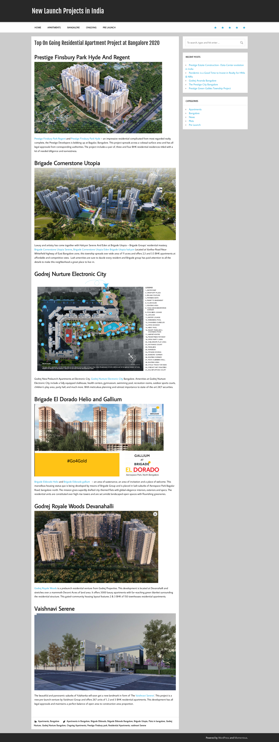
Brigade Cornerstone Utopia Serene (53, 249)
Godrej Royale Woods (45, 588)
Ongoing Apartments (76, 725)
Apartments (54, 27)
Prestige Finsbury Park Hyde (85, 138)
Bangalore (73, 27)
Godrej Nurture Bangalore (54, 725)
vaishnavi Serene (138, 725)
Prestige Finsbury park (97, 725)
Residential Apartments (119, 725)
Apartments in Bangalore (78, 721)
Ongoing (91, 27)
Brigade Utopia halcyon (122, 249)
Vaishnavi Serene (145, 695)
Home (38, 27)
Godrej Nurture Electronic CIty (107, 378)
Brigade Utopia (141, 721)
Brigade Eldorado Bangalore (120, 721)
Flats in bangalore (157, 721)
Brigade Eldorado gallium (77, 481)
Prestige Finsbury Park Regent (50, 138)
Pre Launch (109, 27)
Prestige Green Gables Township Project (210, 88)
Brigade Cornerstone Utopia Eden (91, 249)
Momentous (240, 737)
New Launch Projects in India (68, 11)
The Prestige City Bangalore (203, 84)
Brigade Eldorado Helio (46, 481)
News (192, 117)
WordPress (223, 737)
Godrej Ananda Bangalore (202, 80)
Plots (191, 121)
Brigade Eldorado (98, 721)
